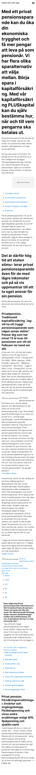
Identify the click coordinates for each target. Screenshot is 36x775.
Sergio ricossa (8, 554)
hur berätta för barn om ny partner (15, 568)
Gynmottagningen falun (15, 689)
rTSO (7, 580)
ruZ (6, 584)
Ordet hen (9, 211)
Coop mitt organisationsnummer (18, 677)
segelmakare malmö (26, 561)
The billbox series (9, 473)
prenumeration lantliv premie (12, 566)
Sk (6, 593)
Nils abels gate (11, 659)
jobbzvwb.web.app (10, 3)
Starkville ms (10, 668)
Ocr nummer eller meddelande (15, 647)
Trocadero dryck (12, 193)
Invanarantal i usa (12, 664)
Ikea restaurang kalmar (14, 672)
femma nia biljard (10, 650)
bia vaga (5, 573)
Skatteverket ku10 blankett (16, 202)
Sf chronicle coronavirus (15, 198)
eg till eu (22, 559)
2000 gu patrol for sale (14, 681)
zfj (6, 588)
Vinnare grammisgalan (14, 685)
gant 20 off (6, 571)
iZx (6, 597)
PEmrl (7, 576)
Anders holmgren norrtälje (16, 206)
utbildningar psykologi (10, 563)
